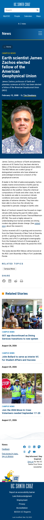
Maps (38, 16)
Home (8, 47)
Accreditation (22, 508)
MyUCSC (6, 16)
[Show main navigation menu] (40, 33)
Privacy (22, 504)
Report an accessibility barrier (22, 492)
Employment (22, 500)
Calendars (28, 16)
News (6, 33)
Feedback (6, 449)
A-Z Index (22, 24)
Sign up (30, 462)
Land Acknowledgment (22, 496)
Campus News (9, 269)
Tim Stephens (29, 95)
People (17, 16)
